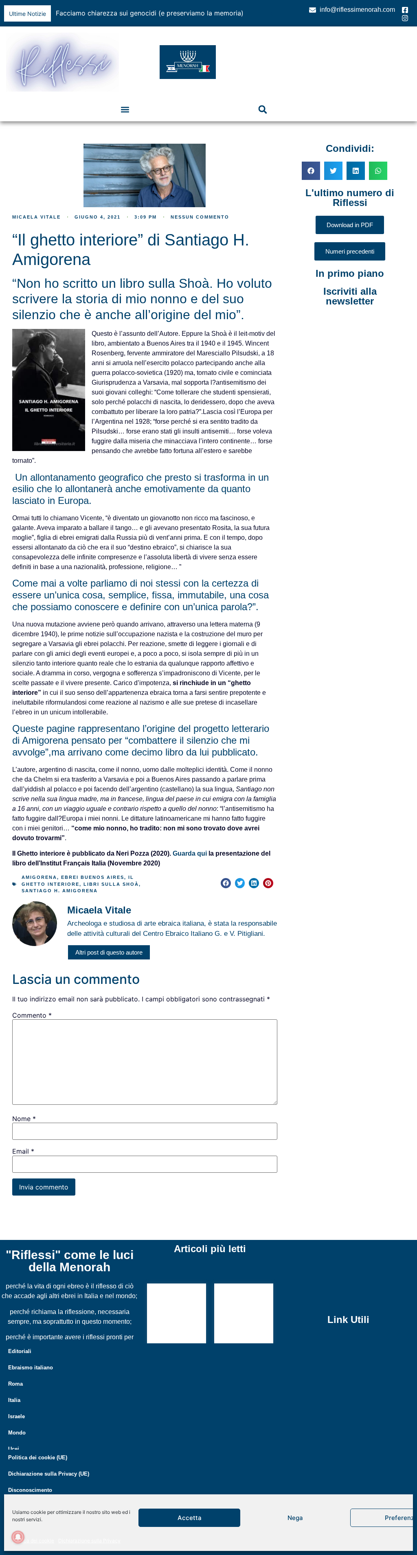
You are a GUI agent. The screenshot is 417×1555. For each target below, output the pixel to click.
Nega (295, 1518)
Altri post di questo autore (109, 952)
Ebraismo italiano (30, 1367)
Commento (32, 1015)
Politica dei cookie (33, 1540)
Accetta (190, 1518)
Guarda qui (190, 853)
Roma (15, 1384)
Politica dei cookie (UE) (37, 1457)
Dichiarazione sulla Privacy (89, 1540)
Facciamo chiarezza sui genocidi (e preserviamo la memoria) (150, 13)
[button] (282, 13)
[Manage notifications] (17, 1537)
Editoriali (19, 1351)
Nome (24, 1118)
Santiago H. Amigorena (60, 890)
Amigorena (39, 877)
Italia (14, 1400)
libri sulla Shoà (111, 884)
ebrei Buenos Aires (92, 877)
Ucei (13, 1449)
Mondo (17, 1433)
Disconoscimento (30, 1490)
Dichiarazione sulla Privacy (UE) (48, 1474)
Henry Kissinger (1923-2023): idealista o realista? (239, 1311)
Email (23, 1151)
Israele (16, 1416)
